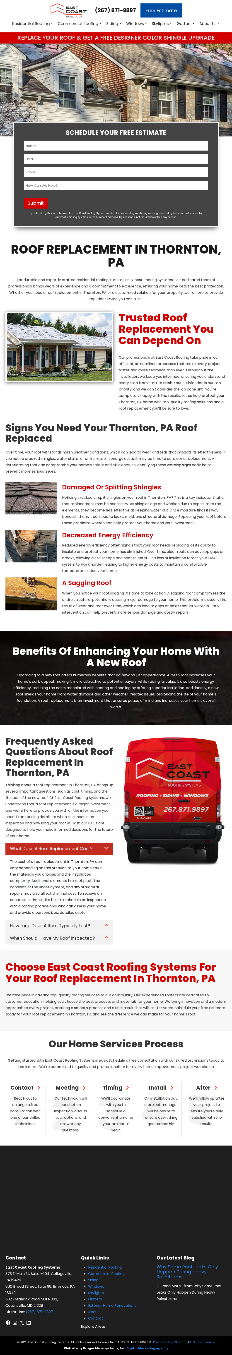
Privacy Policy (163, 1342)
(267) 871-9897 (115, 10)
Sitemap (181, 1342)
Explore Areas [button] (93, 1326)
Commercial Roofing (78, 23)
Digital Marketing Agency (147, 1348)
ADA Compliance (202, 1342)
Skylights (160, 23)
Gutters (184, 23)
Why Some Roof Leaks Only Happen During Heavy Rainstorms (187, 1271)
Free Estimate (161, 10)
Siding (112, 23)
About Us (208, 23)
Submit (36, 203)
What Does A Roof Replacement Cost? (51, 849)
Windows (135, 23)
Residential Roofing (31, 23)
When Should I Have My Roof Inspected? (52, 938)
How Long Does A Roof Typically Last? (50, 926)
